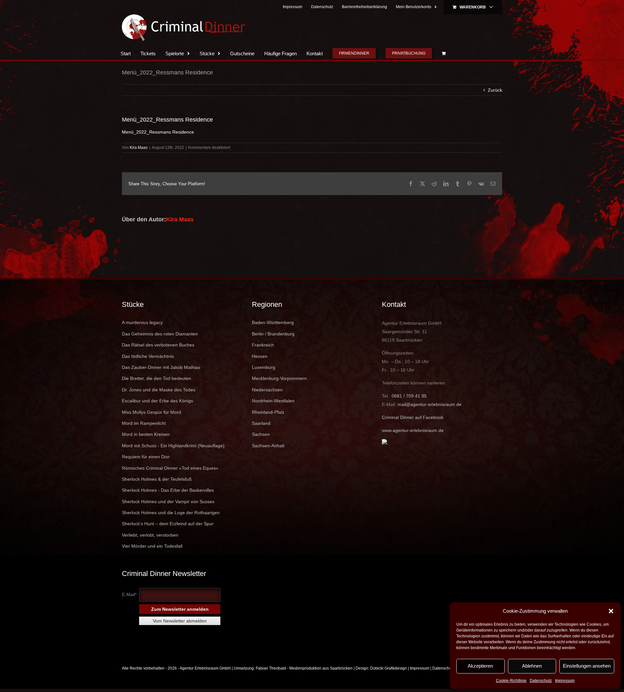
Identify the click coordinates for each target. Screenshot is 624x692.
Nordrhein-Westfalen (273, 400)
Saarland (261, 423)
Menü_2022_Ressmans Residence (158, 132)
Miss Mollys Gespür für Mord (151, 412)
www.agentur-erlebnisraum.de (413, 430)
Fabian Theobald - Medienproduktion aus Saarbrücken (304, 668)
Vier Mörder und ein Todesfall (152, 546)
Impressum (565, 680)
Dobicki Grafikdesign (388, 668)
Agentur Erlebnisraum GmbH (205, 668)
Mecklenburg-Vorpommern (279, 378)
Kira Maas (139, 147)
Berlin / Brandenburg (273, 333)
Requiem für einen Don (146, 456)
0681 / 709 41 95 (409, 395)
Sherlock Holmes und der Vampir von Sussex (168, 501)
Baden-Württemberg (273, 322)
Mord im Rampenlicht (144, 423)
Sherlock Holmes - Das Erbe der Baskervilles (168, 490)
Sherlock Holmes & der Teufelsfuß (157, 479)
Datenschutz (541, 680)
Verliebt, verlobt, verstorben (150, 535)
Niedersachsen (267, 389)
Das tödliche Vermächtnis (148, 356)
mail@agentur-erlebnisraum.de (429, 404)
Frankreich (263, 344)
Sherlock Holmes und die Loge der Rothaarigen (171, 512)
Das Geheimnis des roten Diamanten (160, 333)
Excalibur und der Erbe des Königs (157, 400)
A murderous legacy (142, 322)
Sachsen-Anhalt (268, 445)
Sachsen (261, 434)
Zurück (495, 90)
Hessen (259, 356)
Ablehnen (532, 666)
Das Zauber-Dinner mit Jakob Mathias (161, 367)
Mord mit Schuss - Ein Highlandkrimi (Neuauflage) (173, 445)
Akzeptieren (480, 666)
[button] (611, 611)
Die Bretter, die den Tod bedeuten (156, 378)
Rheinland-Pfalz (268, 412)
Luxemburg (263, 367)
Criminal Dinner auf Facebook (412, 417)
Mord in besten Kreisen (146, 434)
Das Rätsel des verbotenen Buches (158, 344)
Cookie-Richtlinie (511, 680)
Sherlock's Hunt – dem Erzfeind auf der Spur (168, 523)
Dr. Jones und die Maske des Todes (158, 389)
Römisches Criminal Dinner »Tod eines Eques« (170, 468)
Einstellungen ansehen (587, 666)
